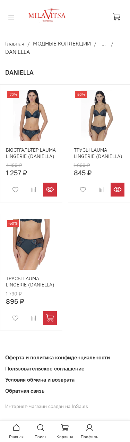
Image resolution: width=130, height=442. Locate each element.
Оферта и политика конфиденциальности (57, 357)
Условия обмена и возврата (40, 379)
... (104, 43)
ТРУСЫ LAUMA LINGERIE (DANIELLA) (98, 153)
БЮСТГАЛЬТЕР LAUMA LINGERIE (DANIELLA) (31, 153)
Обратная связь (24, 390)
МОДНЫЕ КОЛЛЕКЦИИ (62, 43)
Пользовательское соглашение (45, 368)
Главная (14, 43)
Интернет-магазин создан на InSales (46, 406)
